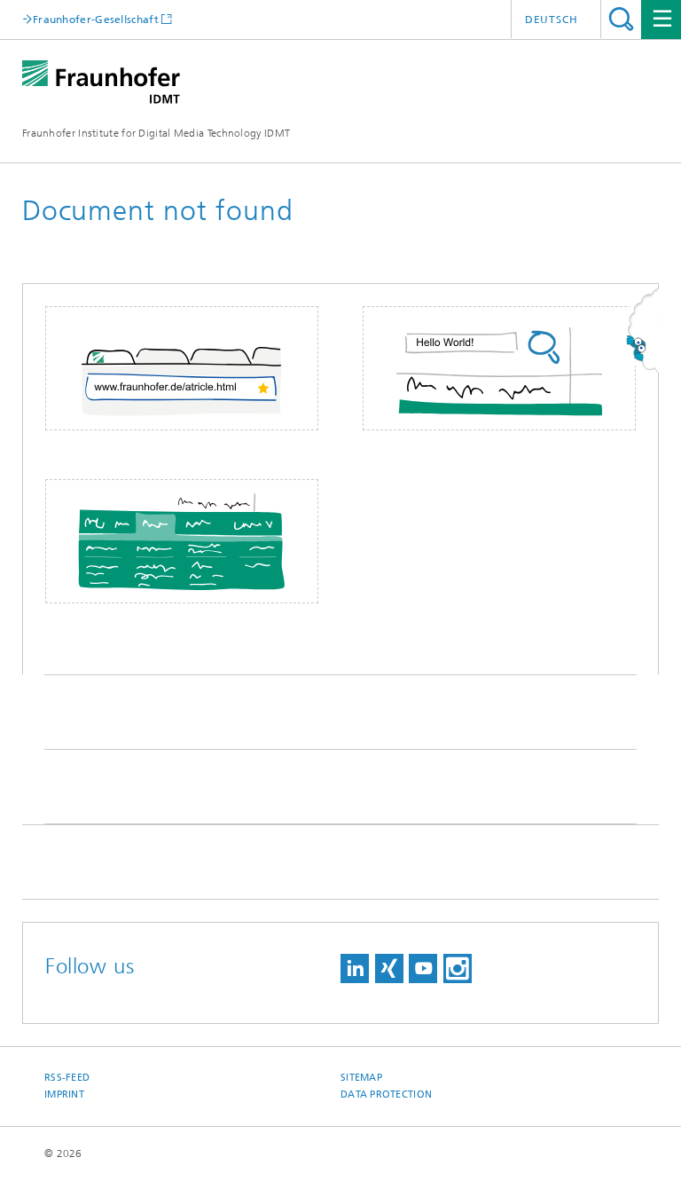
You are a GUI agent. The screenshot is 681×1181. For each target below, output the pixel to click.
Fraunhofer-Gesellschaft (96, 19)
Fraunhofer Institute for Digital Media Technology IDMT (156, 133)
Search (621, 19)
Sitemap (361, 1077)
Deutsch (551, 19)
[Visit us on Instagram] (457, 968)
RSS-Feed (67, 1077)
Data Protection (386, 1094)
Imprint (64, 1094)
